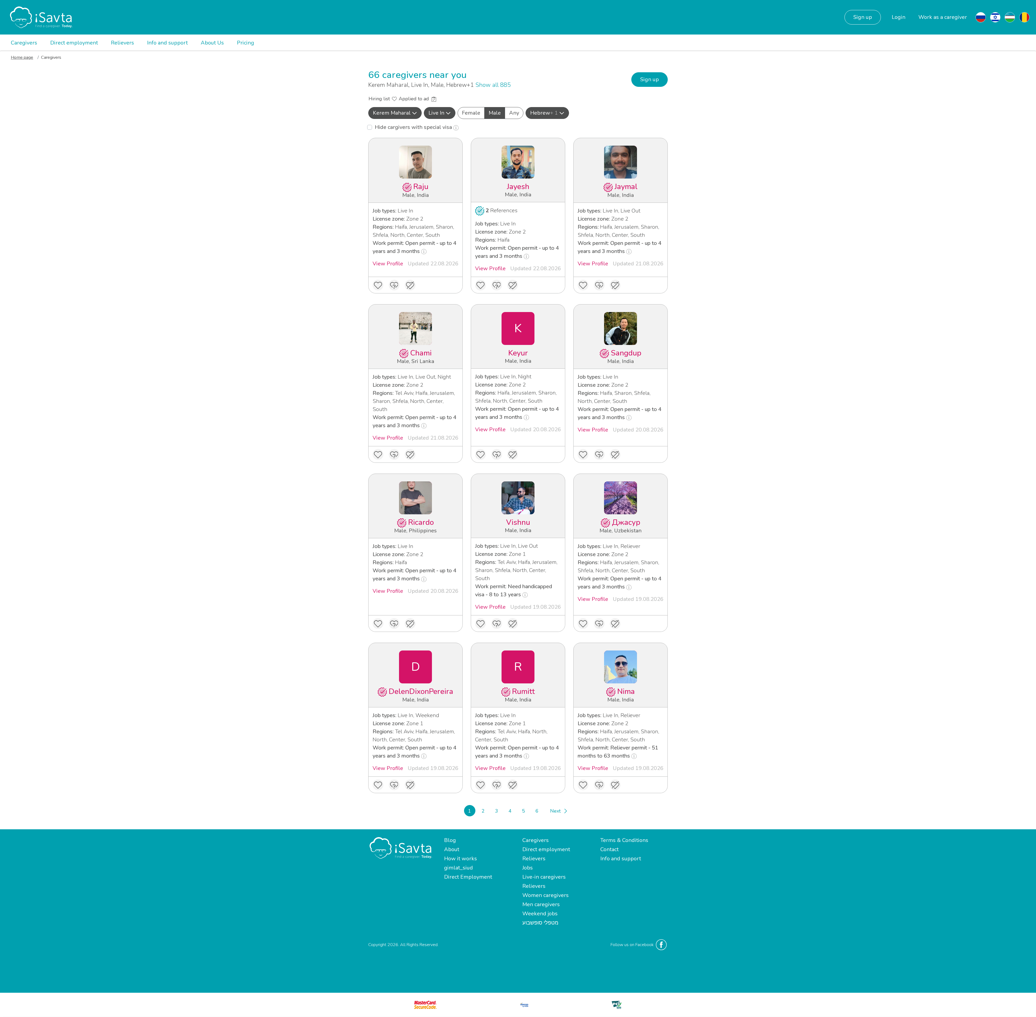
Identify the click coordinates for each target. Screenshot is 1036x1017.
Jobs (527, 867)
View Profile (388, 263)
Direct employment (74, 42)
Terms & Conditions (624, 840)
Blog (450, 840)
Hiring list (380, 98)
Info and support (167, 42)
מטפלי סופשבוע (540, 922)
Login (898, 17)
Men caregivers (541, 904)
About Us (212, 42)
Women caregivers (545, 895)
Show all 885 (493, 85)
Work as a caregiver (942, 17)
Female (471, 113)
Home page (22, 57)
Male (495, 113)
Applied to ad (414, 98)
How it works (460, 858)
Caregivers (24, 42)
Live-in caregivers (544, 877)
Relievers (122, 42)
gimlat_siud (458, 867)
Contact (609, 849)
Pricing (245, 42)
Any (514, 113)
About (451, 849)
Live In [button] (436, 113)
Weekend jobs (540, 913)
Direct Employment (468, 877)
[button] (395, 113)
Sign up (862, 17)
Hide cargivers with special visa (414, 127)
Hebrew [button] (544, 113)
